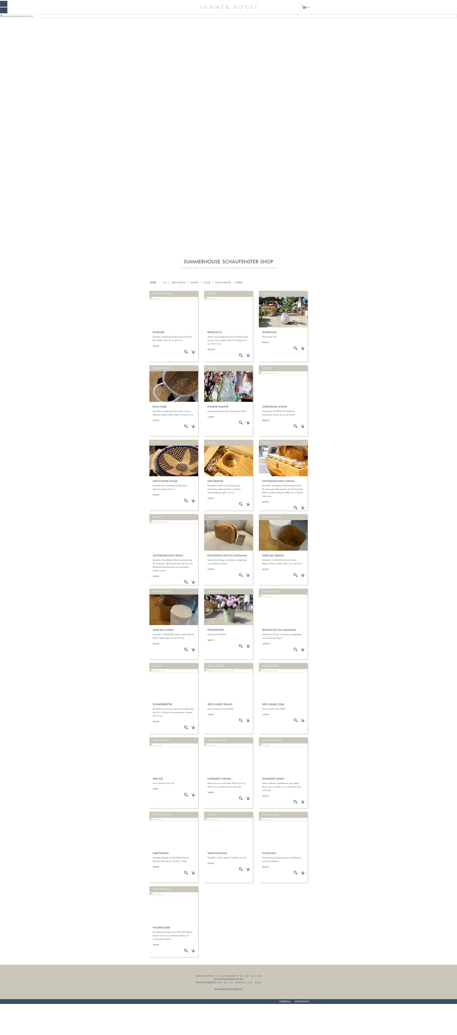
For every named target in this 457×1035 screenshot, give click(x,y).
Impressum (285, 1001)
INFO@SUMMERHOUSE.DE (228, 979)
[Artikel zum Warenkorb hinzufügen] (191, 352)
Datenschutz (302, 1001)
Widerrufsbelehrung (229, 989)
